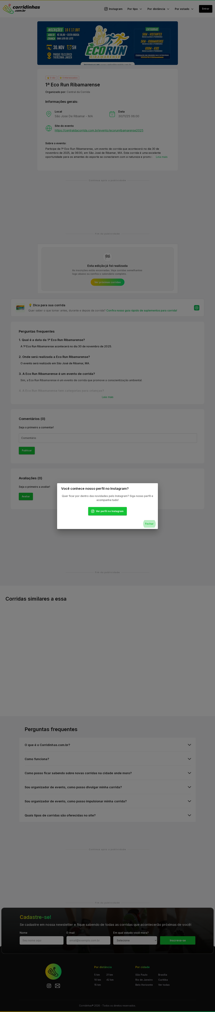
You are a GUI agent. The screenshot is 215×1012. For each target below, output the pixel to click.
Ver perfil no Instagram (109, 511)
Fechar (149, 523)
